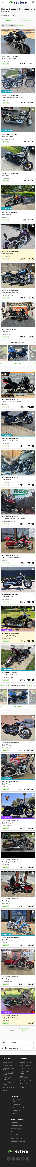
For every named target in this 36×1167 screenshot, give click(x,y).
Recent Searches (9, 1087)
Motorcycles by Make (8, 1074)
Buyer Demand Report (25, 1072)
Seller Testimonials (24, 1077)
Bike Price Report (26, 1068)
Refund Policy (25, 1084)
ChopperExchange (18, 1141)
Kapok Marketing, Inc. (22, 1164)
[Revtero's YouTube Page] (27, 1159)
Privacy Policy (16, 1129)
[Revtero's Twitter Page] (23, 1159)
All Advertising (17, 1104)
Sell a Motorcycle (26, 1062)
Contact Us (15, 1135)
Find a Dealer (16, 1110)
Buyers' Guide (8, 1065)
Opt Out (14, 1132)
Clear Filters (20, 25)
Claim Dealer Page (16, 1100)
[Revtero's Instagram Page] (18, 1159)
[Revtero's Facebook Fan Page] (8, 1159)
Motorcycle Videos (7, 1078)
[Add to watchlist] (33, 31)
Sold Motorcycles (26, 1081)
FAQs (5, 1090)
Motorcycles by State (8, 1069)
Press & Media (16, 1138)
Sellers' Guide (25, 1065)
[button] (7, 25)
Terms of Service (17, 1126)
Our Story (14, 1123)
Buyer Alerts (7, 1062)
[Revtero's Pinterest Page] (13, 1159)
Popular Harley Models (8, 1083)
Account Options (18, 1107)
